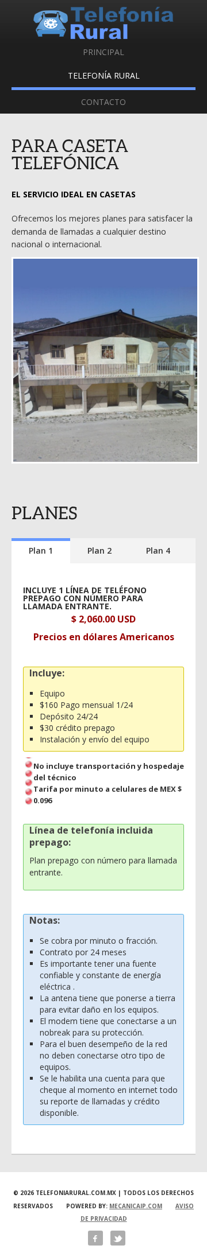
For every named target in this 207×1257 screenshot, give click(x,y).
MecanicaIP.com (135, 1206)
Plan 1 (41, 550)
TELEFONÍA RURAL (104, 75)
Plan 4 (158, 550)
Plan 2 (99, 550)
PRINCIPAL (103, 51)
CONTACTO (103, 101)
